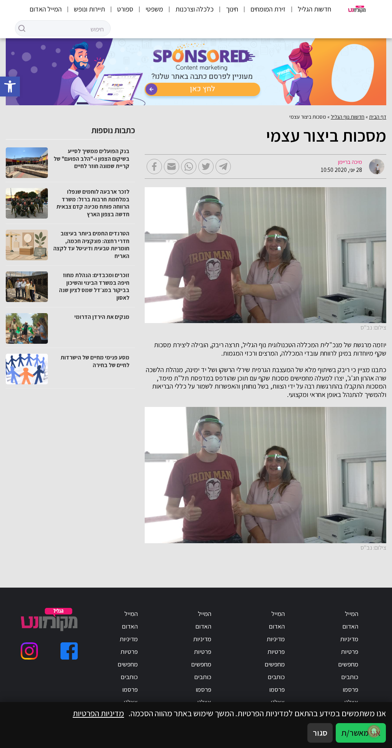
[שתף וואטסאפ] (188, 166)
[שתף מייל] (171, 166)
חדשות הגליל (314, 9)
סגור (320, 732)
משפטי (154, 9)
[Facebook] (69, 650)
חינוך (232, 9)
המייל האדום (45, 9)
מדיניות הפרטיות (98, 713)
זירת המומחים (268, 9)
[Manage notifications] (374, 731)
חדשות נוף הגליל (347, 116)
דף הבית (377, 116)
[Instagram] (29, 650)
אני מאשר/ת (361, 732)
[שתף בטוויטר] (206, 166)
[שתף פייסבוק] (154, 166)
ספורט (125, 9)
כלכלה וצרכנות (194, 9)
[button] (10, 86)
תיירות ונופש (89, 9)
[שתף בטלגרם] (223, 166)
